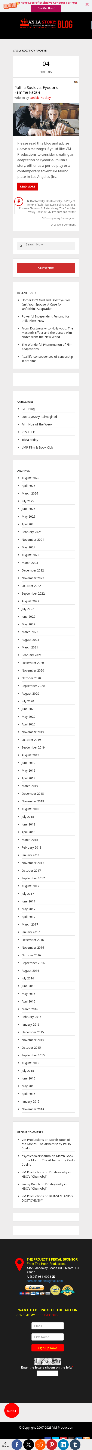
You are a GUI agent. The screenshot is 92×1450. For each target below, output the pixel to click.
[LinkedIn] (63, 1444)
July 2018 (28, 817)
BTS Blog (28, 409)
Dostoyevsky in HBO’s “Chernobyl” (46, 1174)
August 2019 (30, 755)
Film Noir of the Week (37, 424)
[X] (28, 1444)
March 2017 (30, 924)
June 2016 (28, 986)
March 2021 (30, 647)
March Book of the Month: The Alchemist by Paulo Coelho (46, 1144)
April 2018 (28, 832)
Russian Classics (29, 208)
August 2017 (30, 886)
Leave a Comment (65, 224)
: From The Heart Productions (53, 1261)
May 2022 (28, 624)
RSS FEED (28, 432)
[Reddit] (40, 1444)
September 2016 (33, 963)
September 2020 (33, 686)
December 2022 (33, 570)
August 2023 (30, 555)
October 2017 (31, 870)
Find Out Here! (46, 8)
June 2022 (28, 616)
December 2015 (33, 1032)
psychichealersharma (36, 1156)
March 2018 (30, 840)
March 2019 (30, 786)
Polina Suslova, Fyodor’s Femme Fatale (36, 90)
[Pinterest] (51, 1444)
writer (72, 212)
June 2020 (28, 709)
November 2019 (33, 732)
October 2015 (31, 1047)
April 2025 (28, 524)
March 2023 (30, 563)
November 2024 (33, 539)
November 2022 (33, 578)
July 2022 (28, 609)
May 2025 (28, 516)
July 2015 (28, 1071)
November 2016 (33, 947)
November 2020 (33, 670)
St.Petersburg (49, 208)
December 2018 (33, 793)
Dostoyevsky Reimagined (60, 218)
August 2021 (30, 640)
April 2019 (28, 778)
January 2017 (31, 932)
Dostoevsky (37, 201)
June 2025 (28, 509)
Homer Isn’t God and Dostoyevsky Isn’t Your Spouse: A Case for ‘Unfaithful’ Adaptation (46, 304)
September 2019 (33, 747)
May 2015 (28, 1086)
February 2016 (32, 1017)
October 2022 (31, 586)
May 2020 (28, 717)
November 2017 (33, 863)
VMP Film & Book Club (37, 447)
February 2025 (32, 532)
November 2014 (33, 1109)
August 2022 (30, 601)
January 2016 (31, 1024)
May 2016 (28, 994)
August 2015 (30, 1063)
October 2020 (31, 678)
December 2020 (33, 663)
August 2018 (30, 809)
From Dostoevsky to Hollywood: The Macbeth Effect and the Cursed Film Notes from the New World (47, 332)
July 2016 (28, 978)
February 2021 (32, 655)
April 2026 (28, 486)
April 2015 (28, 1094)
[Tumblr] (75, 1444)
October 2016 (31, 955)
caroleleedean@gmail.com (45, 1281)
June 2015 (28, 1078)
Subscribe (46, 268)
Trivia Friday (30, 440)
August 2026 (30, 478)
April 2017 (28, 917)
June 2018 (28, 824)
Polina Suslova (66, 205)
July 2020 (28, 701)
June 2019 (28, 763)
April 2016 (28, 1001)
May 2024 (28, 547)
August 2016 (30, 971)
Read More (27, 186)
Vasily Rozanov (37, 212)
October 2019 (31, 740)
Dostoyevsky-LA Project (60, 201)
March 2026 (30, 493)
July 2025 (28, 501)
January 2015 (31, 1101)
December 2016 (33, 940)
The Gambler (67, 208)
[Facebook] (17, 1444)
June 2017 (28, 901)
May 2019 (28, 770)
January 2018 (31, 855)
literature (50, 205)
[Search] (20, 246)
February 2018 (32, 847)
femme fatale (35, 205)
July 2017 (28, 894)
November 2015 (33, 1040)
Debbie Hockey (40, 98)
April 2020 (28, 724)
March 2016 (30, 1009)
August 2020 (30, 693)
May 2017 (28, 909)
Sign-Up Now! (47, 1348)
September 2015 (33, 1055)
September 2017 (33, 878)
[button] (46, 6)
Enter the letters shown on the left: (46, 1367)
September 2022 (33, 593)
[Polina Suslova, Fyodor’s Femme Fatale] (46, 119)
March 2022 (30, 632)
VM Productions (57, 212)
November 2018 (33, 801)
